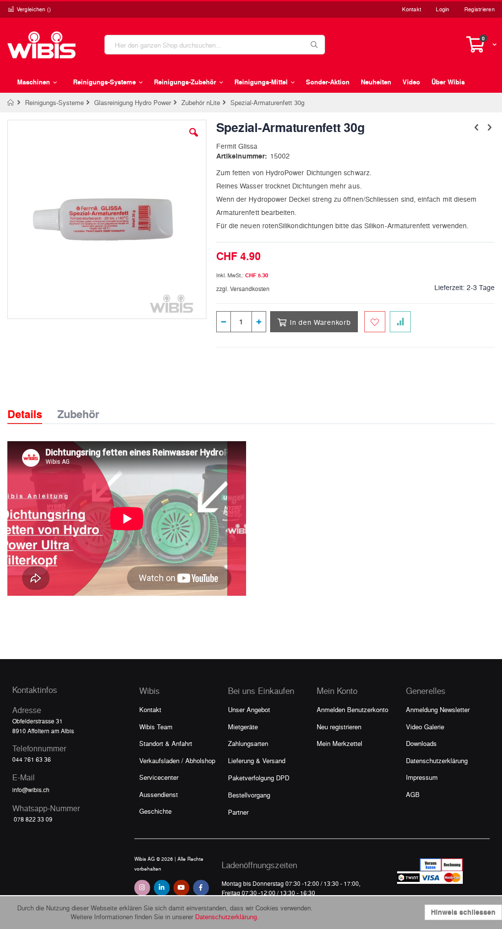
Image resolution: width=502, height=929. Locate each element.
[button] (193, 139)
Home (11, 102)
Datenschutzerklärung (437, 760)
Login (442, 9)
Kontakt (411, 9)
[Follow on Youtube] (181, 888)
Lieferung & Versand (256, 760)
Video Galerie (425, 726)
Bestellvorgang (249, 794)
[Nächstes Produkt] (489, 126)
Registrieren (479, 9)
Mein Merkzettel (339, 743)
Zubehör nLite (200, 102)
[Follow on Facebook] (201, 888)
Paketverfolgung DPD (258, 777)
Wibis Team (156, 726)
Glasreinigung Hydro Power (132, 102)
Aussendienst (158, 794)
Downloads (421, 743)
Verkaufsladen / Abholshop (177, 760)
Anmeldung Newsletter (438, 709)
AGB (413, 794)
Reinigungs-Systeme (54, 102)
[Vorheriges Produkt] (476, 126)
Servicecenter (158, 777)
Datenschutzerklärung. (227, 916)
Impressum (422, 777)
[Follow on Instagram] (142, 888)
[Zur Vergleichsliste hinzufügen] (400, 321)
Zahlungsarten (248, 743)
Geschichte (155, 811)
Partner (238, 812)
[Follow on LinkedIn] (162, 888)
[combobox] (214, 44)
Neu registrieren (339, 726)
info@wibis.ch (31, 789)
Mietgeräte (243, 726)
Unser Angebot (249, 709)
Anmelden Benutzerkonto (352, 709)
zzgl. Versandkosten (243, 288)
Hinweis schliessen (463, 912)
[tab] (32, 405)
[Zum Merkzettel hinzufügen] (374, 321)
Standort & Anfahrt (165, 743)
